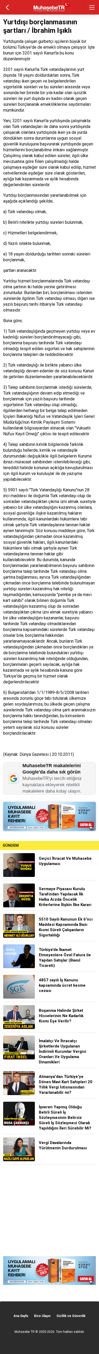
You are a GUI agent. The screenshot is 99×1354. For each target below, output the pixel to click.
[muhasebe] (49, 11)
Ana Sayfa (20, 1316)
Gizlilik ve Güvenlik (71, 1316)
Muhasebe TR (25, 1332)
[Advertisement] (49, 1210)
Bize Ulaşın (42, 1316)
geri (7, 7)
